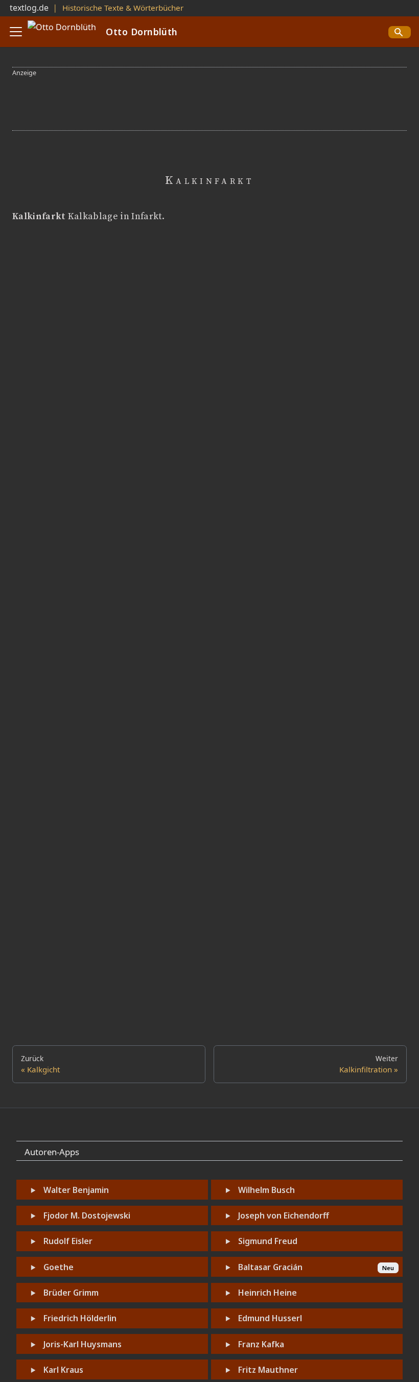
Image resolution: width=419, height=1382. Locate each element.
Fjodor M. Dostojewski (86, 1215)
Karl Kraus (63, 1369)
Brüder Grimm (71, 1292)
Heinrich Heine (267, 1292)
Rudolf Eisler (67, 1241)
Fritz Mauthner (268, 1369)
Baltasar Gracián (270, 1267)
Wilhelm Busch (266, 1190)
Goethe (58, 1267)
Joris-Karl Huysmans (82, 1344)
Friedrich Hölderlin (80, 1318)
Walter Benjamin (76, 1190)
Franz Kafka (261, 1344)
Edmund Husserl (270, 1318)
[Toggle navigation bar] (16, 31)
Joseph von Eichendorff (283, 1215)
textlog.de (29, 7)
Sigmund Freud (267, 1241)
